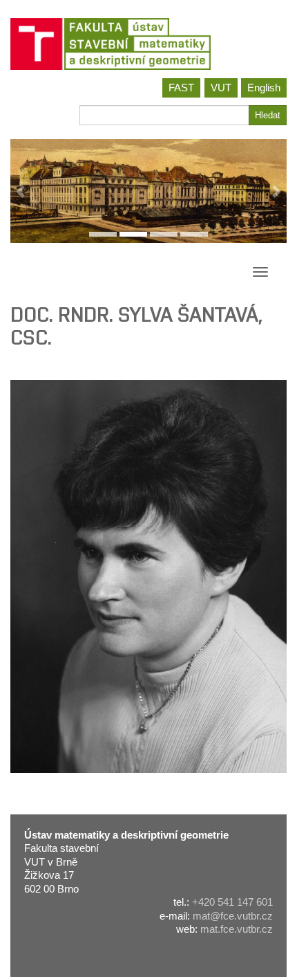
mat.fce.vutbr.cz (236, 929)
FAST (181, 87)
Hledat (267, 115)
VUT (221, 87)
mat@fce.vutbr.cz (233, 916)
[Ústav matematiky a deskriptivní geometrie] (148, 44)
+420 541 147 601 (232, 902)
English (263, 87)
